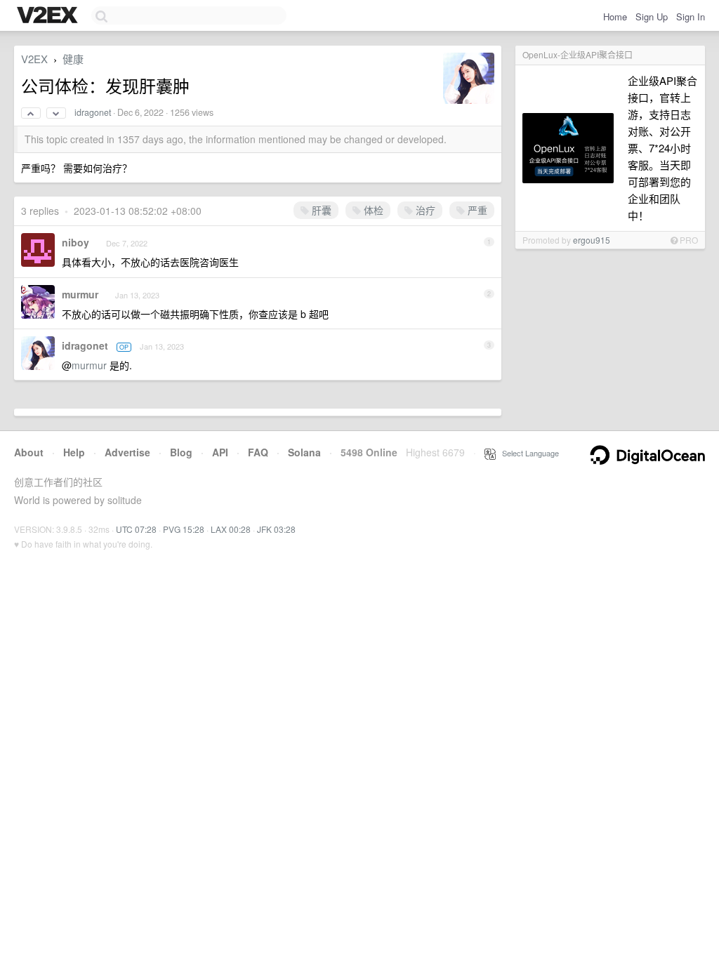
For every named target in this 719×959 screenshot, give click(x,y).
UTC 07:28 (136, 529)
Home (615, 16)
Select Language (527, 452)
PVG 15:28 (183, 529)
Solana (304, 452)
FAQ (258, 452)
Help (74, 452)
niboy (75, 242)
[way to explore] (49, 16)
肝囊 (320, 210)
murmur (80, 294)
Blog (181, 452)
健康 (73, 58)
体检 (372, 210)
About (29, 452)
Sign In (690, 16)
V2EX (34, 58)
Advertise (127, 452)
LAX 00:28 (231, 529)
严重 (476, 210)
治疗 (424, 210)
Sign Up (651, 16)
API (220, 452)
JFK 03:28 (276, 529)
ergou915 (591, 240)
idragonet (92, 112)
